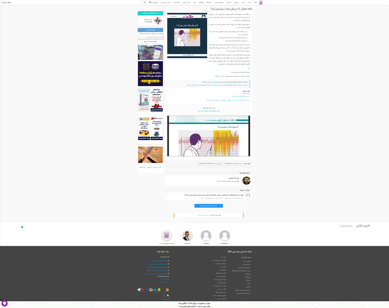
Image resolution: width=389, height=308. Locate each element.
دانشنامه (248, 287)
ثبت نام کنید (200, 215)
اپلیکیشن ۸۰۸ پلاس (220, 263)
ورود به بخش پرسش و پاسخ (208, 206)
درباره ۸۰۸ (223, 257)
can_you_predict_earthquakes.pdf (209, 111)
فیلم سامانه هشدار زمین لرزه (240, 96)
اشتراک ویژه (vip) (221, 273)
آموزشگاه (208, 2)
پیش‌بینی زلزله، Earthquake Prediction (210, 163)
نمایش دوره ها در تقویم (150, 41)
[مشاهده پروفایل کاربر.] (247, 181)
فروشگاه (201, 2)
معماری (236, 2)
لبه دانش (229, 2)
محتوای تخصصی (218, 2)
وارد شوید (208, 215)
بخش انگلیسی (165, 282)
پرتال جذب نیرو (222, 289)
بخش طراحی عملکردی (244, 268)
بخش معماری (246, 264)
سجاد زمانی (187, 243)
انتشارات (248, 280)
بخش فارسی (165, 279)
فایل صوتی (213, 82)
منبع (249, 68)
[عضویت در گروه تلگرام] (139, 290)
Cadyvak (206, 243)
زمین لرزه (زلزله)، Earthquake (233, 163)
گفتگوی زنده (154, 3)
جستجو (145, 2)
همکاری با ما (222, 270)
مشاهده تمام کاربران (346, 226)
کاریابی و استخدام (166, 2)
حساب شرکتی (186, 2)
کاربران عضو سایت (221, 276)
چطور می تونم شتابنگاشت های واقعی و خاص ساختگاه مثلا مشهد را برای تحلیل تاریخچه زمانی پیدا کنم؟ (214, 195)
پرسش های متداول (220, 292)
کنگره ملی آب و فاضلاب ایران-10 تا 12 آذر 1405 (151, 34)
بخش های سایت (245, 257)
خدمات (249, 2)
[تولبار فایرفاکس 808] (163, 290)
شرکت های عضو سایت (220, 279)
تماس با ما (223, 267)
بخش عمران (247, 261)
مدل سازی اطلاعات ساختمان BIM (241, 271)
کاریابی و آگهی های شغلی (243, 293)
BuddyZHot (224, 243)
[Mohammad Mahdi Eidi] (248, 197)
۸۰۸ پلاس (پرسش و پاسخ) (243, 290)
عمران (243, 2)
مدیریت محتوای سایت (168, 243)
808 (255, 2)
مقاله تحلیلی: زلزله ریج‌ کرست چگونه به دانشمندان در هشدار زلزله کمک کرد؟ (227, 100)
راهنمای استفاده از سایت (219, 296)
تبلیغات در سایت (221, 299)
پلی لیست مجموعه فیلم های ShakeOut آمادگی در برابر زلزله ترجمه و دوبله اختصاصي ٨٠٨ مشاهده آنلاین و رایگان (217, 85)
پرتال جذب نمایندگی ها (219, 286)
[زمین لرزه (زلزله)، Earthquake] (158, 25)
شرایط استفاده (222, 283)
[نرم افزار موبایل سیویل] (159, 290)
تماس (220, 76)
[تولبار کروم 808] (167, 290)
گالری (194, 2)
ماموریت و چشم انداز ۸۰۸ (219, 260)
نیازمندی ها (177, 2)
